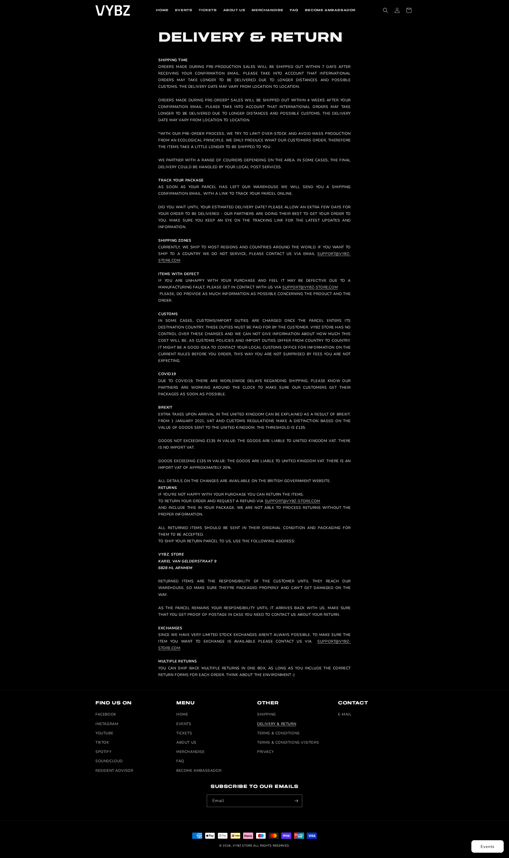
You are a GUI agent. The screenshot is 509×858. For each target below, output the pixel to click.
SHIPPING (266, 714)
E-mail (345, 714)
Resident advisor (114, 770)
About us (186, 742)
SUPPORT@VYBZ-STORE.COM (310, 287)
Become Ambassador (198, 770)
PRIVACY (265, 751)
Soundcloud (109, 761)
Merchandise (190, 751)
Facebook (105, 714)
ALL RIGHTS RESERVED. (271, 846)
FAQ (180, 761)
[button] (385, 10)
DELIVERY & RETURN (276, 723)
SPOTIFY (103, 751)
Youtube (104, 733)
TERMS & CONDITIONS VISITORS (288, 742)
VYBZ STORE (242, 846)
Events (487, 846)
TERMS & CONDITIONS (278, 733)
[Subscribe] (296, 801)
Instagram (106, 723)
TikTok (102, 742)
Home (182, 714)
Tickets (184, 733)
